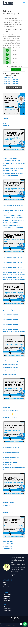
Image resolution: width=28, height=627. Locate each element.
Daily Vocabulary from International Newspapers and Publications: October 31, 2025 (13, 258)
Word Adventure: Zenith (9, 371)
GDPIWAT (5, 118)
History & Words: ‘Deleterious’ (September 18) (11, 453)
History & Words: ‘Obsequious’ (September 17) (11, 448)
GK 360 (4, 123)
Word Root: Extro (7, 499)
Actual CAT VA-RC (8, 588)
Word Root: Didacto (8, 512)
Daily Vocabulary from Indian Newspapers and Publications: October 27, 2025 (13, 325)
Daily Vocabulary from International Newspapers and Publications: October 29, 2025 (13, 278)
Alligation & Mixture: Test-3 (11, 83)
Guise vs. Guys (7, 407)
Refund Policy (6, 598)
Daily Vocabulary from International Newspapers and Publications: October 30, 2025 (13, 263)
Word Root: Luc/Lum (8, 502)
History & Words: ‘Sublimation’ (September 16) (11, 463)
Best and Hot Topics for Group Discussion (14, 155)
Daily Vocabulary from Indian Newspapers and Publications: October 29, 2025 (13, 330)
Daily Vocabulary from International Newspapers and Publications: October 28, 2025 (13, 268)
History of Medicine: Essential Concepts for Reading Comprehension (13, 221)
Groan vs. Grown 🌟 (8, 414)
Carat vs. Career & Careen (10, 404)
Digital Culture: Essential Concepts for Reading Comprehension (13, 206)
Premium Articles (7, 548)
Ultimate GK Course (8, 541)
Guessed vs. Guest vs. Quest (10, 410)
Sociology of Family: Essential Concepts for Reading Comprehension (13, 211)
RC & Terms (6, 586)
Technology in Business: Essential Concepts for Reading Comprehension (13, 216)
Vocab (4, 584)
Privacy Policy (7, 596)
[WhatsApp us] (25, 624)
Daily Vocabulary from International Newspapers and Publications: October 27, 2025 (13, 273)
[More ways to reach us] (21, 624)
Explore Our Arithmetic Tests (14, 87)
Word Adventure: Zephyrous (10, 364)
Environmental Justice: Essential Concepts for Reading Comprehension (13, 226)
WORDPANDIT (6, 125)
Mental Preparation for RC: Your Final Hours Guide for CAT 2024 (13, 169)
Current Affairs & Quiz (9, 543)
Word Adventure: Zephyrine (10, 367)
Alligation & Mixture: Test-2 (11, 81)
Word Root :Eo (6, 505)
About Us (5, 582)
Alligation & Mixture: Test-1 (11, 79)
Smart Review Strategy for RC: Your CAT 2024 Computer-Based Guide (13, 174)
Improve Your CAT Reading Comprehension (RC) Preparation (11, 159)
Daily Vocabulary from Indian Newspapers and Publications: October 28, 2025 (13, 320)
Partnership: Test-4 (9, 77)
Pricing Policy (6, 600)
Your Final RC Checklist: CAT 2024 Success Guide (14, 164)
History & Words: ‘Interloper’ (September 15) (14, 468)
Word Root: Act (7, 509)
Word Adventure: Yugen (9, 374)
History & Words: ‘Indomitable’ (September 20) (11, 458)
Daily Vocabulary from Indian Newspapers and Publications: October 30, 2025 (13, 315)
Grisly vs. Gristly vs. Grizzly (10, 417)
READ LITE (5, 121)
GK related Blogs (7, 546)
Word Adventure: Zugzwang (10, 361)
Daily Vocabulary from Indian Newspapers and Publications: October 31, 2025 (13, 310)
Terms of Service (7, 594)
